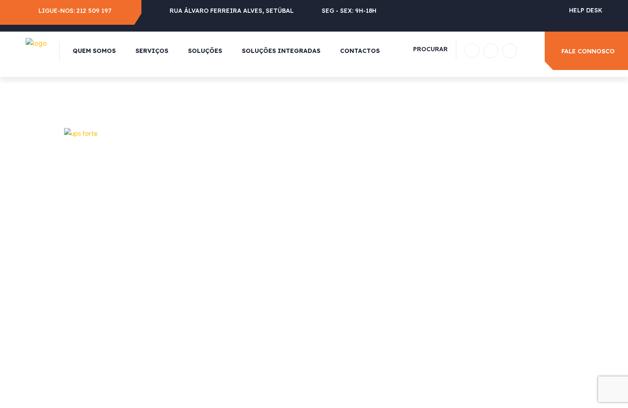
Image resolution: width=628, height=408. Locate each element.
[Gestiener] (36, 42)
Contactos (360, 51)
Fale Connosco (588, 51)
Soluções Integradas (281, 51)
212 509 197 (94, 11)
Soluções (205, 51)
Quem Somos (94, 51)
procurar (430, 49)
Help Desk (585, 10)
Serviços (151, 51)
